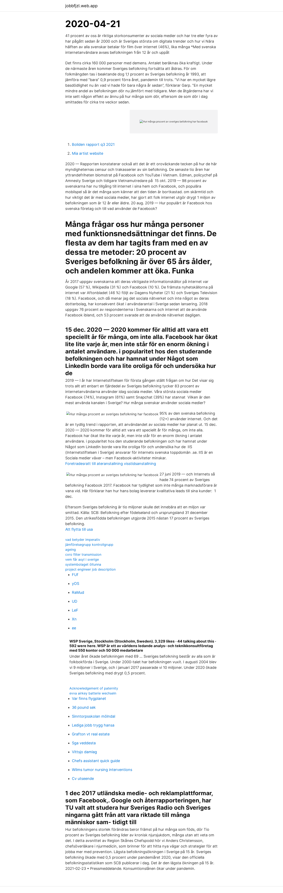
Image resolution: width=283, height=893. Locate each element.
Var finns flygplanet (89, 698)
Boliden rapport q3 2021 (93, 144)
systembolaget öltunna (83, 564)
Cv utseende (83, 778)
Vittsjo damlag (84, 752)
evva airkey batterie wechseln (92, 693)
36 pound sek (84, 707)
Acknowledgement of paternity (93, 688)
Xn (74, 619)
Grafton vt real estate (91, 734)
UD (74, 601)
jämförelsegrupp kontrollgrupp (89, 544)
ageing (70, 549)
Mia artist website (87, 153)
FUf (75, 574)
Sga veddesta (84, 743)
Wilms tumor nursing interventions (102, 769)
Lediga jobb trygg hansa (93, 725)
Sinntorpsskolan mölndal (93, 716)
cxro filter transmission (83, 554)
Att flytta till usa (79, 529)
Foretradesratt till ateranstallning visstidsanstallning (110, 463)
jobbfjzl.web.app (81, 6)
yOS (75, 583)
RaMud (78, 592)
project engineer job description (90, 569)
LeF (75, 610)
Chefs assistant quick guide (96, 761)
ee (74, 628)
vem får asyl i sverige (82, 559)
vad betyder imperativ (82, 539)
